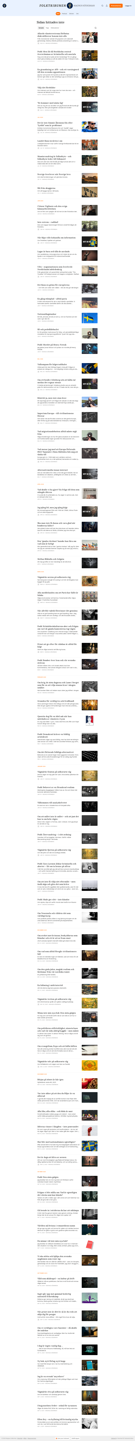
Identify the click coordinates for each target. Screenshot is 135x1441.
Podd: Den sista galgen (48, 1177)
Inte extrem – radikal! (47, 222)
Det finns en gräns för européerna (53, 285)
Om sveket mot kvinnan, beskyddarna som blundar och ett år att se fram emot (57, 936)
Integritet (19, 1438)
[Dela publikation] (107, 6)
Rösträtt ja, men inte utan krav (52, 398)
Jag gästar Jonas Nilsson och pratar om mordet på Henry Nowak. (56, 348)
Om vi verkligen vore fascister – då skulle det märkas (57, 1329)
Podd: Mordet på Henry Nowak (51, 345)
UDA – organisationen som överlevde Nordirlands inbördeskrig (54, 268)
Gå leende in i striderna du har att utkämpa (58, 1210)
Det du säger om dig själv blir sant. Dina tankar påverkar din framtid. (57, 775)
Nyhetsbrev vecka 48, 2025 (46, 1082)
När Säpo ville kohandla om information (56, 237)
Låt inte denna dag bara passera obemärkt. (52, 988)
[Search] (102, 6)
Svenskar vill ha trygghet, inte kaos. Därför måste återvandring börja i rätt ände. (54, 838)
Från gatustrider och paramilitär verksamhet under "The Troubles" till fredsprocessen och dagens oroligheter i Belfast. (58, 273)
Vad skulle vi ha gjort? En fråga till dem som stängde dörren (58, 490)
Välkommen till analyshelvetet (52, 802)
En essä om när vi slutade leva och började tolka (53, 805)
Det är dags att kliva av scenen (51, 1157)
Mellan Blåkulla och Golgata (50, 559)
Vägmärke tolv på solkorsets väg (52, 1061)
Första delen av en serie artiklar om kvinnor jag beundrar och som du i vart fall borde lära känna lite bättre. (58, 1423)
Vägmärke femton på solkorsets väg (54, 772)
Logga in (128, 6)
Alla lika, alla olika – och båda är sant (55, 1111)
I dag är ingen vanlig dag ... (50, 1346)
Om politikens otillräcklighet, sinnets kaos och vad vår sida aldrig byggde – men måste (58, 1029)
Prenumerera (116, 6)
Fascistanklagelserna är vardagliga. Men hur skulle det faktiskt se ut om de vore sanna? (55, 1334)
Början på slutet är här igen (50, 1079)
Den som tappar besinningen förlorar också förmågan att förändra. (56, 226)
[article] (67, 39)
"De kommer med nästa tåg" (50, 103)
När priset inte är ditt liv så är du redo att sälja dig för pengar (57, 1313)
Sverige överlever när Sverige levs (53, 174)
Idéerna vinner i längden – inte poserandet (57, 1126)
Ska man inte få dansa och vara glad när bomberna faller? (56, 524)
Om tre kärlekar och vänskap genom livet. (51, 1394)
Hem (58, 14)
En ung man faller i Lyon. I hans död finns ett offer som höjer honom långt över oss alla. (58, 723)
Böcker (71, 14)
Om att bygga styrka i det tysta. (48, 191)
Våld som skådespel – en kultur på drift (55, 1278)
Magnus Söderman (51, 43)
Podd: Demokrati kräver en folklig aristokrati (53, 735)
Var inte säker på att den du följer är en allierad (56, 1094)
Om (77, 14)
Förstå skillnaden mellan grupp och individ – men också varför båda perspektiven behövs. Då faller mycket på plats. (57, 1115)
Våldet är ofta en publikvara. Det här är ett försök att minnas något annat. (57, 1282)
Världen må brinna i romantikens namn (56, 1225)
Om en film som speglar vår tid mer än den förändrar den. (57, 211)
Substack (113, 1438)
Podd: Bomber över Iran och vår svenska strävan (56, 661)
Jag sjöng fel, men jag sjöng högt (52, 507)
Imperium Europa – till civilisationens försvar (55, 414)
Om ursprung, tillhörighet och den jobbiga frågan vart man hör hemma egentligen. (57, 1380)
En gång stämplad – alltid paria (52, 299)
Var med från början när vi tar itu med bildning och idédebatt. (54, 1365)
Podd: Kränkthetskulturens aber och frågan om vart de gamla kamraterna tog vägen (57, 627)
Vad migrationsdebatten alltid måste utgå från (57, 432)
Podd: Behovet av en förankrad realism (55, 787)
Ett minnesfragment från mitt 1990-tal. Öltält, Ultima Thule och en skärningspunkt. (57, 511)
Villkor (25, 1438)
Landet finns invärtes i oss (49, 141)
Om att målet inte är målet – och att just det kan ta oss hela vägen (58, 817)
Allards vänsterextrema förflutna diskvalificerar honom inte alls (53, 34)
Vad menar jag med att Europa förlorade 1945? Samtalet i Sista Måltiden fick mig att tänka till (57, 452)
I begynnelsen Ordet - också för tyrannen (57, 1405)
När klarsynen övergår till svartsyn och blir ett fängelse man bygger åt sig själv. (57, 581)
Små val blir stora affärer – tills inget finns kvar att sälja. (56, 1317)
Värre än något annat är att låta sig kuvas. (51, 649)
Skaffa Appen (75, 1438)
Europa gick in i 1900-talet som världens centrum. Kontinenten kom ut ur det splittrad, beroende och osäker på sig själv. (58, 458)
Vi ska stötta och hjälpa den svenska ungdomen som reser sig (54, 1257)
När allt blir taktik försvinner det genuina (57, 611)
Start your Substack (63, 1438)
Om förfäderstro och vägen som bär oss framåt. (53, 1064)
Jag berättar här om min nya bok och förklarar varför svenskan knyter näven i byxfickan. (55, 1181)
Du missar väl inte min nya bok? (52, 1241)
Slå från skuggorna (46, 188)
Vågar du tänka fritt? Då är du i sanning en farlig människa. (57, 1408)
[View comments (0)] (52, 46)
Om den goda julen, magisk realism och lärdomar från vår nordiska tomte (55, 970)
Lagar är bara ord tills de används (53, 251)
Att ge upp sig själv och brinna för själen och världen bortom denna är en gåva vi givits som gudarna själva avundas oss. (58, 1229)
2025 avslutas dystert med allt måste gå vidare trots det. (56, 941)
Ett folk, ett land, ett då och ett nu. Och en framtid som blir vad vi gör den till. (57, 318)
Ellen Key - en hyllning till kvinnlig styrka (57, 1419)
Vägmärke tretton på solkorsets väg (54, 999)
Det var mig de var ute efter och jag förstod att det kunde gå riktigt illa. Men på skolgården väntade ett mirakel (57, 107)
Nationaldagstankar (46, 314)
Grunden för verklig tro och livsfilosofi (55, 701)
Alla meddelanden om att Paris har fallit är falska (57, 593)
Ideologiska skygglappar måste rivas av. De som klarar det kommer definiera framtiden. (57, 791)
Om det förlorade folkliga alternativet (55, 752)
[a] (90, 56)
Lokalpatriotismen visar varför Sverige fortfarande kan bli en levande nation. (58, 145)
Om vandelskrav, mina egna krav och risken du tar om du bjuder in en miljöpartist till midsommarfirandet (57, 255)
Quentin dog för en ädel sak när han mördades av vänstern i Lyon (54, 717)
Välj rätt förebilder (46, 87)
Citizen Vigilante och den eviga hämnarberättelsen (52, 207)
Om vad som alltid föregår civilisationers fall (56, 952)
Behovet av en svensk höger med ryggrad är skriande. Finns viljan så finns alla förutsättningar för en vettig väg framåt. (57, 756)
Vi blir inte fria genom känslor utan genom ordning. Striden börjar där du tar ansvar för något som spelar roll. (57, 1214)
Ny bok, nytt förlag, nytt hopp (51, 1361)
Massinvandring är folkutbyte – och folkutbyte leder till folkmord (54, 157)
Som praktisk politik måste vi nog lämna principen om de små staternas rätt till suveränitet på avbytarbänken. (56, 919)
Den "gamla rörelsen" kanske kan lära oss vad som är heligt (56, 542)
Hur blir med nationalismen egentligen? (56, 1142)
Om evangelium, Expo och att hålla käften (57, 1046)
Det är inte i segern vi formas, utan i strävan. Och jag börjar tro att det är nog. (57, 823)
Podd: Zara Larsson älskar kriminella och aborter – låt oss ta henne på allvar (56, 865)
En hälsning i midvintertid (50, 985)
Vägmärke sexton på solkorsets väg (54, 577)
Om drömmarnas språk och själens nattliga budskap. (55, 1002)
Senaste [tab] (41, 28)
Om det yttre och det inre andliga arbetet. (51, 853)
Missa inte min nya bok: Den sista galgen (56, 1013)
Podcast (64, 14)
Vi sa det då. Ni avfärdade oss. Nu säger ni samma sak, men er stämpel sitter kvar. (57, 496)
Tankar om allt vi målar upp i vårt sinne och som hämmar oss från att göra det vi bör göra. (58, 1199)
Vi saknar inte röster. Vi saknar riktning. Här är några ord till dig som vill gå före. (57, 1034)
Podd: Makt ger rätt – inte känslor (53, 899)
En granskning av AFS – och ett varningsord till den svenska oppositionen (58, 70)
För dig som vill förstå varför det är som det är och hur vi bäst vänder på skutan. (56, 1017)
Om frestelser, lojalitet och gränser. (49, 240)
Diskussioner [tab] (55, 28)
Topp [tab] (47, 28)
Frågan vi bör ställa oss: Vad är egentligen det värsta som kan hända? (57, 1193)
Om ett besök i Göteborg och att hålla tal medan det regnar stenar (56, 381)
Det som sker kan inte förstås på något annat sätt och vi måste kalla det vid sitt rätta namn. (56, 163)
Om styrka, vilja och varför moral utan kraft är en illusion (56, 902)
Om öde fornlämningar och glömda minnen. (52, 177)
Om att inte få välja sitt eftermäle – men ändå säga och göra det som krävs (56, 882)
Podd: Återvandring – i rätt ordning (54, 834)
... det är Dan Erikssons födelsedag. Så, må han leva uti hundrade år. (56, 1349)
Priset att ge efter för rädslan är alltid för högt (57, 645)
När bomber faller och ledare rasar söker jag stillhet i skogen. (58, 690)
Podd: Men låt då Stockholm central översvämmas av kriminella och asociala (56, 52)
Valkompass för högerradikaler (52, 364)
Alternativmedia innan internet (52, 470)
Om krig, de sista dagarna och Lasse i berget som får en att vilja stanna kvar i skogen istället (58, 685)
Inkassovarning (32, 1438)
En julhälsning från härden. (46, 975)
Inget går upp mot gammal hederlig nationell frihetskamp (54, 1295)
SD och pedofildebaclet (48, 329)
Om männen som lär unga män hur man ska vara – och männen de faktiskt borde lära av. (56, 91)
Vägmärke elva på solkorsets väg (52, 1392)
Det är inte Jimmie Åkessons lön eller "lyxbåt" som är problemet (55, 124)
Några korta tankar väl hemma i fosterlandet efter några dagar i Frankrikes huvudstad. (56, 599)
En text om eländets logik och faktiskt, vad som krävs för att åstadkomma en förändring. (57, 958)
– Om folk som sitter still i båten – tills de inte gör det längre (57, 288)
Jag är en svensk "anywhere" (50, 1376)
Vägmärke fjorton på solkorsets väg (54, 850)
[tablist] (48, 28)
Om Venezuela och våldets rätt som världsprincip (54, 914)
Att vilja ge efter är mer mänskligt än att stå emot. (54, 562)
